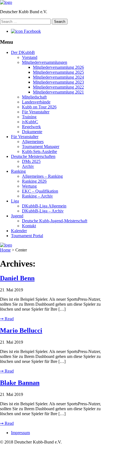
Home (5, 250)
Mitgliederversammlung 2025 (58, 72)
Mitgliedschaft (34, 97)
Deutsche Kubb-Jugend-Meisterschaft (54, 220)
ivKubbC (30, 121)
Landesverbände (36, 102)
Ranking (18, 171)
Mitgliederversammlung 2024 (58, 77)
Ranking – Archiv (37, 196)
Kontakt (29, 225)
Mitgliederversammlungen (44, 62)
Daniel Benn (17, 278)
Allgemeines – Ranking (42, 176)
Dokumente (32, 131)
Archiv (28, 166)
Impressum (20, 432)
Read (7, 318)
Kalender (19, 230)
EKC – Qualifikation (40, 191)
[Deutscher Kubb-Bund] (6, 2)
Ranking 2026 (34, 181)
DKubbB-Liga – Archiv (43, 211)
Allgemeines (33, 141)
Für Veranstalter (35, 111)
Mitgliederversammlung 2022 (58, 87)
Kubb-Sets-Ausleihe (39, 151)
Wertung (29, 186)
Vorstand (29, 57)
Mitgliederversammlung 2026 (58, 67)
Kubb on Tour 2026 (39, 107)
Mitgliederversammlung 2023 (58, 82)
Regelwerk (31, 126)
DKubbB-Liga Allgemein (44, 206)
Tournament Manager (40, 146)
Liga (15, 201)
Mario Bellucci (21, 330)
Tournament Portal (27, 235)
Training (29, 116)
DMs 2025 (31, 161)
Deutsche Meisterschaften (33, 156)
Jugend (17, 215)
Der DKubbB (23, 52)
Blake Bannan (19, 382)
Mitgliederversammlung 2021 (58, 92)
